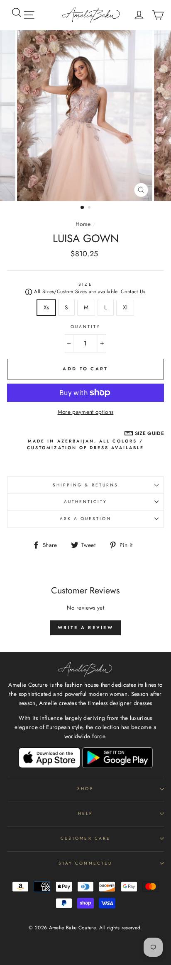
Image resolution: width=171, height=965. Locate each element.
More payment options (86, 412)
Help (85, 813)
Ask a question (86, 518)
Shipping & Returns (85, 485)
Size (85, 284)
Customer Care (85, 838)
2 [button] (90, 208)
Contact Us (133, 291)
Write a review (85, 627)
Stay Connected (85, 863)
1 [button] (83, 208)
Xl (125, 307)
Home (83, 224)
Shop (85, 788)
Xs (46, 307)
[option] (85, 115)
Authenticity (85, 501)
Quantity (85, 326)
